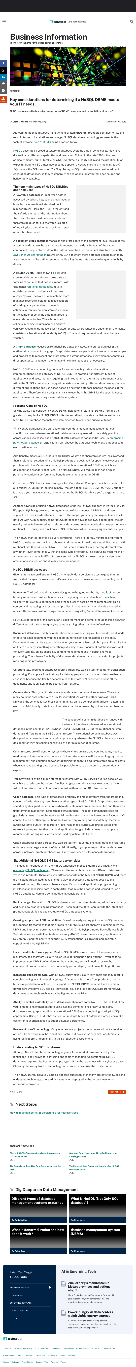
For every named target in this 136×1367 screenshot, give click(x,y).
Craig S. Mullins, (20, 122)
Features (71, 1355)
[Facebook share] (3, 63)
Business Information (48, 36)
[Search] (132, 22)
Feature (15, 91)
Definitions (40, 1355)
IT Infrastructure (19, 1311)
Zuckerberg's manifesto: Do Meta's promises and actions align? (89, 1286)
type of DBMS (42, 142)
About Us (7, 1349)
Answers (30, 1355)
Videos (63, 1362)
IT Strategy (16, 1318)
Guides (6, 1362)
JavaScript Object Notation (29, 254)
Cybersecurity (17, 1295)
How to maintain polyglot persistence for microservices (44, 1112)
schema (112, 597)
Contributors (8, 1355)
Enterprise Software (21, 1303)
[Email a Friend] (3, 90)
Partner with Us (82, 1349)
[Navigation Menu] (4, 22)
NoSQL (17, 150)
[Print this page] (3, 84)
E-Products (52, 1355)
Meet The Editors (42, 1349)
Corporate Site (109, 1349)
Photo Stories (27, 1362)
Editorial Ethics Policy (23, 1349)
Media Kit (96, 1349)
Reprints (20, 1355)
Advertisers (69, 1349)
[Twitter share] (3, 70)
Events (62, 1355)
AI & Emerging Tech (19, 1288)
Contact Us (56, 1349)
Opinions (15, 1362)
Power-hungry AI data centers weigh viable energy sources (90, 1313)
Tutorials (54, 1362)
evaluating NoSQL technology (31, 870)
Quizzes (38, 1362)
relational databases (39, 286)
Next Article (115, 1092)
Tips (46, 1362)
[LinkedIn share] (3, 77)
